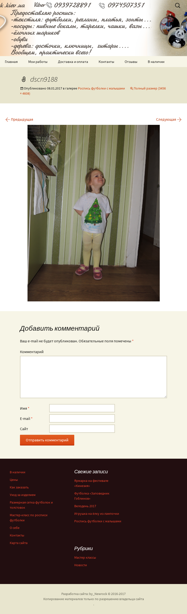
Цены (14, 479)
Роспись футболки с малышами (101, 88)
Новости (80, 565)
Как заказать (19, 487)
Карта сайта (19, 543)
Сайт (24, 428)
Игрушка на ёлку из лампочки (96, 513)
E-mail (26, 418)
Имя (24, 408)
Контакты (106, 61)
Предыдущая (19, 119)
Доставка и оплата (73, 61)
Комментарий (32, 351)
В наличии (156, 61)
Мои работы (37, 61)
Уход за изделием (23, 495)
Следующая (169, 119)
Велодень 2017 (85, 506)
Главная (11, 61)
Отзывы (131, 61)
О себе (14, 527)
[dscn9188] (94, 212)
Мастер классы (85, 557)
